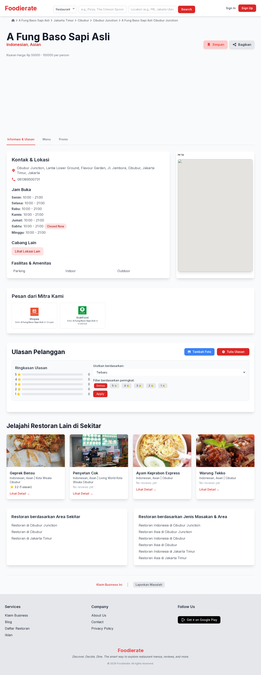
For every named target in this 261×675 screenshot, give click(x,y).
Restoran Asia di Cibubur (158, 545)
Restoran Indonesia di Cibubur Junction (169, 525)
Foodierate (21, 8)
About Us (98, 615)
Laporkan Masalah (149, 584)
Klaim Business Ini (109, 584)
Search (186, 9)
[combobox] (103, 9)
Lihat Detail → (20, 493)
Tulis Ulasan (235, 351)
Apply (100, 394)
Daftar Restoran (17, 628)
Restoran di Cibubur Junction (34, 525)
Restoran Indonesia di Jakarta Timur (167, 551)
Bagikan (244, 44)
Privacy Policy (102, 628)
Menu (47, 139)
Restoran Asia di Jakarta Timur (163, 558)
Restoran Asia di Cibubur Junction (165, 532)
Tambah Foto (201, 351)
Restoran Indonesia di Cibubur (162, 538)
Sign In (231, 8)
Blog (8, 622)
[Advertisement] (130, 95)
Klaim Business (16, 615)
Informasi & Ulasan (20, 139)
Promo (63, 139)
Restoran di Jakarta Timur (31, 538)
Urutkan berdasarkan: (108, 366)
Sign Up (247, 8)
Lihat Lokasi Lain (27, 251)
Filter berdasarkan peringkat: (114, 380)
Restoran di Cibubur (26, 532)
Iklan (8, 635)
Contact (97, 622)
